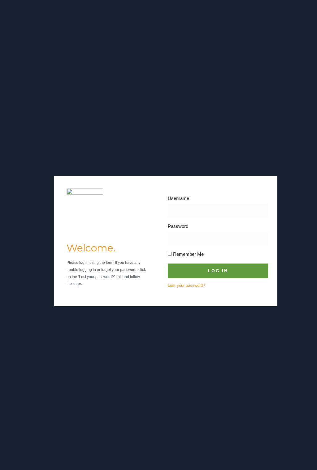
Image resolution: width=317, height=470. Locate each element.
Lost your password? (186, 285)
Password (178, 226)
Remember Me (188, 254)
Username (178, 198)
